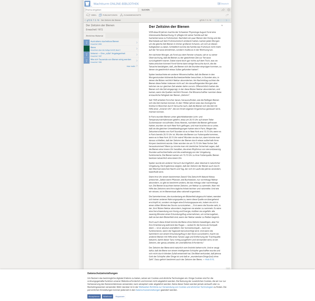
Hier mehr (131, 66)
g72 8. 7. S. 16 (93, 20)
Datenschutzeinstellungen (148, 290)
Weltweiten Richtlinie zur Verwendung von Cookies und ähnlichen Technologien (176, 287)
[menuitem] (228, 10)
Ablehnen (107, 296)
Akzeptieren (94, 296)
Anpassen (120, 296)
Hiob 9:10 (209, 259)
